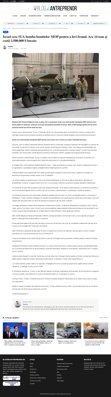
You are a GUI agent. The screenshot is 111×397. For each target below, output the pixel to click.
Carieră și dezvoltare (52, 16)
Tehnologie (83, 16)
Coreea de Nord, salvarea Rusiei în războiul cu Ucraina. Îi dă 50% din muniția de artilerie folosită (94, 343)
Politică (59, 375)
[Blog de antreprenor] (55, 8)
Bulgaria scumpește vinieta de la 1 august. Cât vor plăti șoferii (67, 342)
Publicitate (33, 372)
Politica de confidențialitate (38, 378)
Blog (31, 366)
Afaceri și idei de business (64, 363)
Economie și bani (35, 16)
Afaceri (23, 16)
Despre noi (33, 369)
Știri (65, 16)
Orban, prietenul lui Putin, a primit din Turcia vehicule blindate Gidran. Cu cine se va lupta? (42, 343)
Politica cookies (34, 375)
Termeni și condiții (35, 381)
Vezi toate (103, 317)
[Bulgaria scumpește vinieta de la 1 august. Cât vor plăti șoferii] (69, 330)
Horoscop (95, 16)
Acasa (14, 16)
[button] (105, 1)
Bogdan (10, 46)
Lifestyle (73, 16)
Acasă (4, 28)
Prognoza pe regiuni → (99, 23)
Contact (32, 383)
